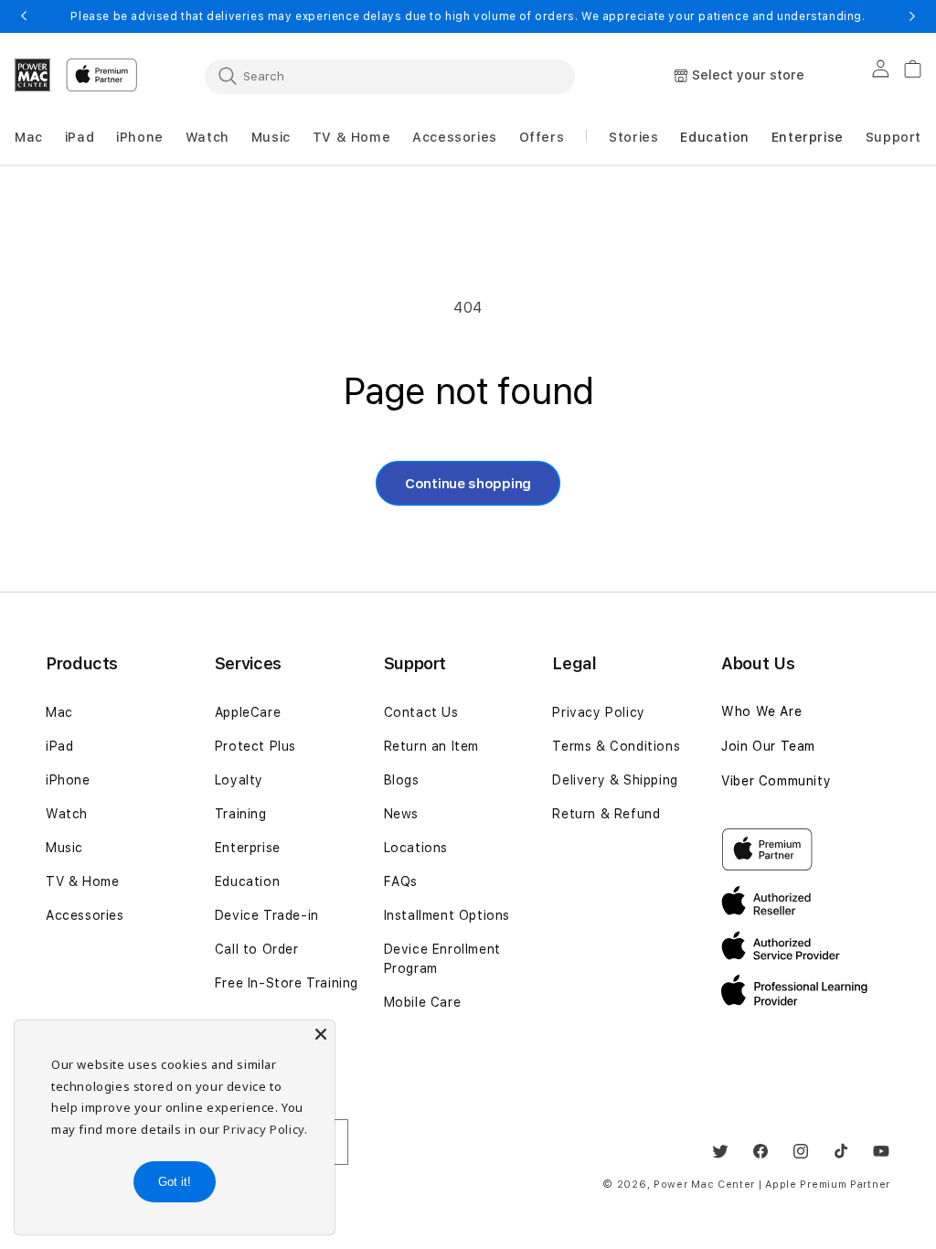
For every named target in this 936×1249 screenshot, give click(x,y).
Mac (59, 712)
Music (64, 847)
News (401, 813)
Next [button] (912, 16)
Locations (416, 847)
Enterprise (248, 847)
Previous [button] (24, 16)
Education (247, 881)
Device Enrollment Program (442, 959)
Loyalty (239, 780)
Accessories (85, 915)
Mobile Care (423, 1002)
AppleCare (248, 712)
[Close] (321, 1034)
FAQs (401, 881)
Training (241, 813)
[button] (29, 137)
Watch (67, 813)
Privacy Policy (598, 712)
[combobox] (390, 75)
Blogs (402, 780)
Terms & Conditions (616, 746)
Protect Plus (255, 746)
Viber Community (776, 781)
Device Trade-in (267, 915)
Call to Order (257, 949)
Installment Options (447, 915)
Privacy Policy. (265, 1129)
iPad (59, 746)
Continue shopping (468, 483)
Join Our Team (768, 746)
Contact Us (421, 712)
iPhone (68, 780)
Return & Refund (606, 813)
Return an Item (431, 746)
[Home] (33, 75)
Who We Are (761, 711)
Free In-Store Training (286, 983)
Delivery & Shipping (614, 780)
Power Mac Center (704, 1184)
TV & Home (82, 881)
